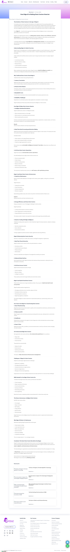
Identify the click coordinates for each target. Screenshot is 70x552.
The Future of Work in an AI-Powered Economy (38, 500)
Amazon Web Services (56, 535)
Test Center (42, 1)
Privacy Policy (22, 535)
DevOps (53, 530)
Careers (21, 531)
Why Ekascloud (36, 1)
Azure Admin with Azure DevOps (36, 531)
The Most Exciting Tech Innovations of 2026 (37, 492)
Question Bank (22, 528)
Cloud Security (54, 537)
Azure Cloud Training (34, 533)
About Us (30, 1)
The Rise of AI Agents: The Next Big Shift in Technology (40, 467)
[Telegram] (67, 542)
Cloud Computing (55, 525)
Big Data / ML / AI (55, 543)
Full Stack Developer (55, 533)
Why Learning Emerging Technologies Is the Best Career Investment (40, 484)
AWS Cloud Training (33, 535)
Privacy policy (63, 550)
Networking (54, 542)
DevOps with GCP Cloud (34, 524)
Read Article (31, 471)
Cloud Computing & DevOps (57, 523)
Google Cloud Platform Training (36, 536)
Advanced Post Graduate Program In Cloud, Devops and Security (39, 521)
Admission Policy (23, 538)
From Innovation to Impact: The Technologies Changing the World (41, 476)
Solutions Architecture (56, 538)
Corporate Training (23, 522)
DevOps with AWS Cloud (34, 528)
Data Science (54, 527)
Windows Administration (56, 532)
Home (22, 1)
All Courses (54, 520)
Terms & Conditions (23, 536)
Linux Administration (55, 528)
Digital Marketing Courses (56, 540)
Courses (25, 1)
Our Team (47, 1)
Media (55, 1)
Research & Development (22, 526)
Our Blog (52, 1)
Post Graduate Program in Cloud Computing (38, 523)
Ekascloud (12, 550)
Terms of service (57, 550)
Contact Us (22, 533)
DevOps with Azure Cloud (35, 526)
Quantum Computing (55, 522)
